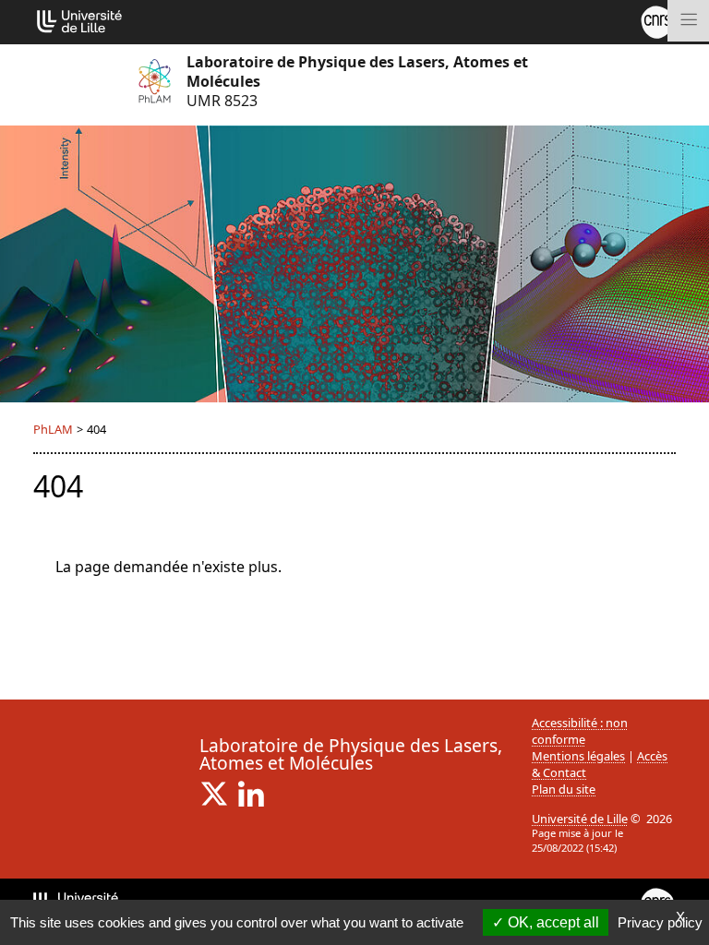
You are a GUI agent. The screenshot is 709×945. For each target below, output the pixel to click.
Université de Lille (580, 818)
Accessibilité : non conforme (580, 731)
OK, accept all (551, 922)
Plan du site (563, 789)
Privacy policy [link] (660, 922)
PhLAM (53, 429)
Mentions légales (578, 756)
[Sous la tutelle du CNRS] (657, 20)
